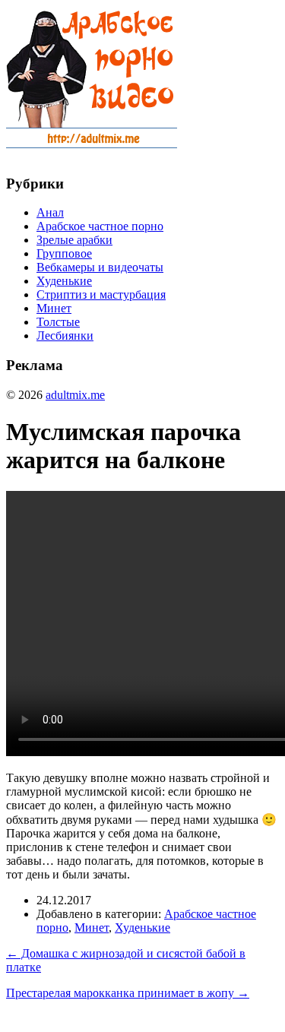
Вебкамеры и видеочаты (99, 267)
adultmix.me (75, 394)
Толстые (58, 321)
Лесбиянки (64, 335)
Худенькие (64, 280)
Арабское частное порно (99, 226)
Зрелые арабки (74, 239)
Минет (53, 308)
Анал (50, 212)
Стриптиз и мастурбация (101, 294)
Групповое (64, 253)
